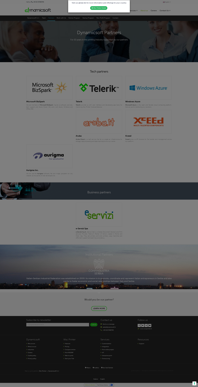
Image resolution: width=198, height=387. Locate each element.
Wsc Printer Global (99, 8)
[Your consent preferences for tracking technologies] (194, 383)
